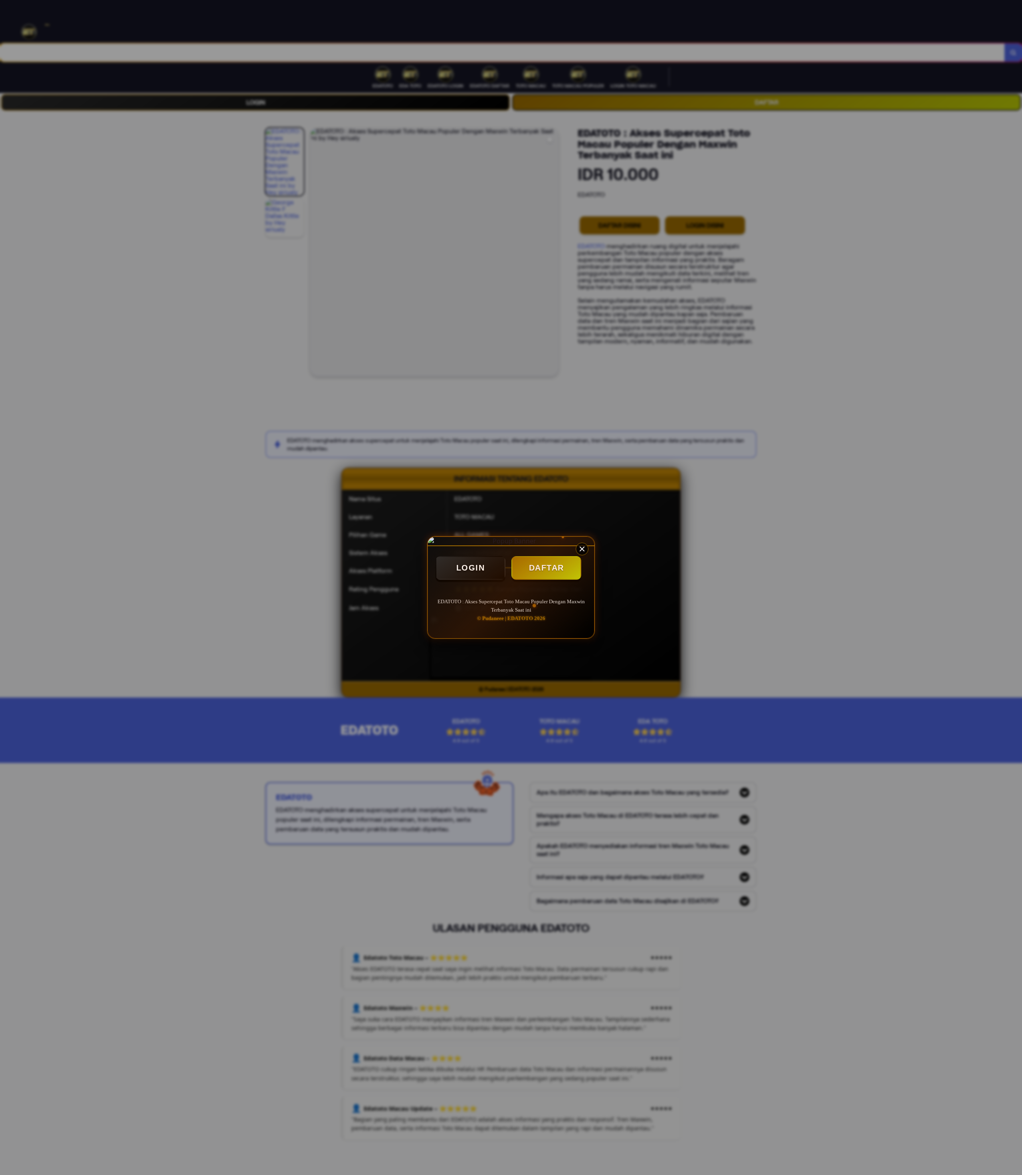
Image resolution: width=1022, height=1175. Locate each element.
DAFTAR (546, 567)
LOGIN (470, 567)
